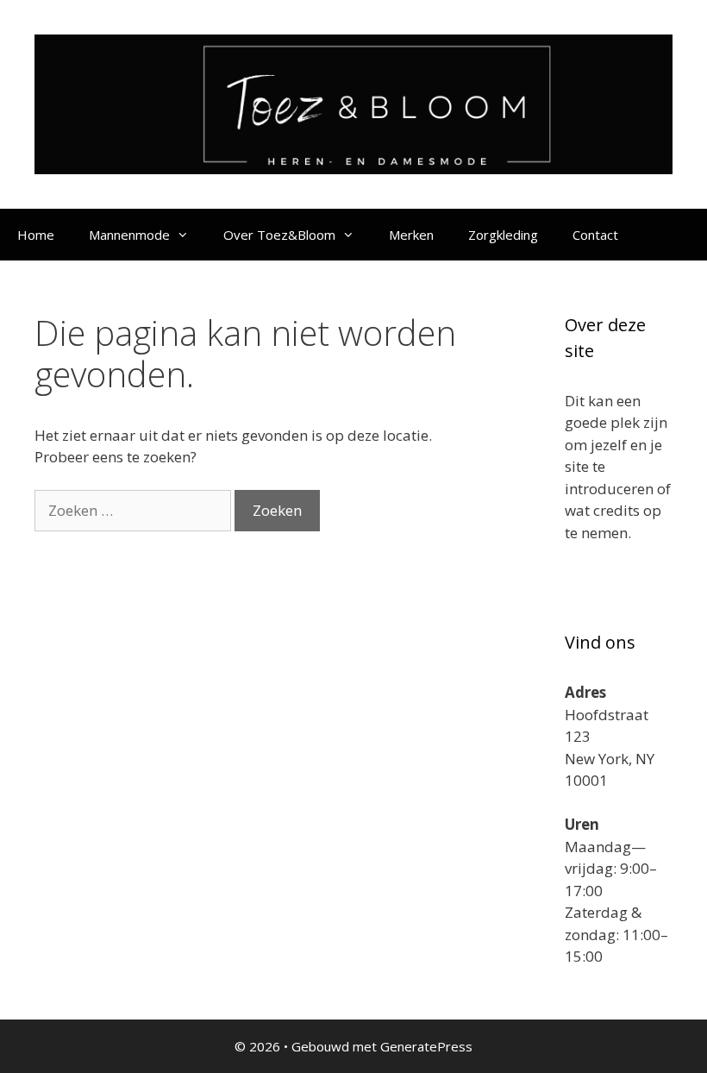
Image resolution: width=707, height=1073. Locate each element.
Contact (595, 234)
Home (35, 234)
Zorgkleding (503, 234)
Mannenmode (129, 234)
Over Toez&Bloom (279, 234)
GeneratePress (426, 1046)
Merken (411, 234)
